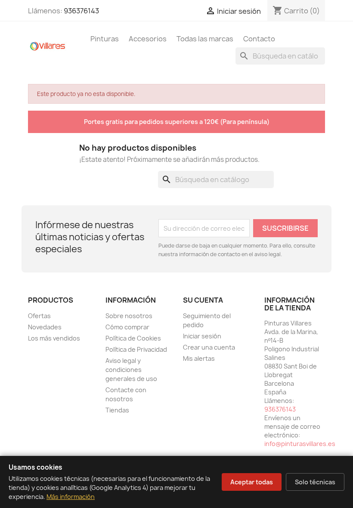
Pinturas (104, 38)
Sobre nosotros (128, 316)
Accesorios (148, 38)
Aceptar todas (251, 482)
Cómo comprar (127, 327)
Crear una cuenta (209, 347)
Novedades (45, 327)
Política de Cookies (133, 338)
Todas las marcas (204, 38)
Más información (70, 497)
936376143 (81, 10)
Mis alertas (199, 358)
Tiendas (117, 410)
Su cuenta (203, 300)
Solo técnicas (315, 482)
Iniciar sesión (202, 336)
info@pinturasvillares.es (299, 444)
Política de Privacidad (136, 349)
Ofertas (39, 316)
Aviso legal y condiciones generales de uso (131, 369)
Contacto (259, 38)
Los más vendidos (54, 338)
